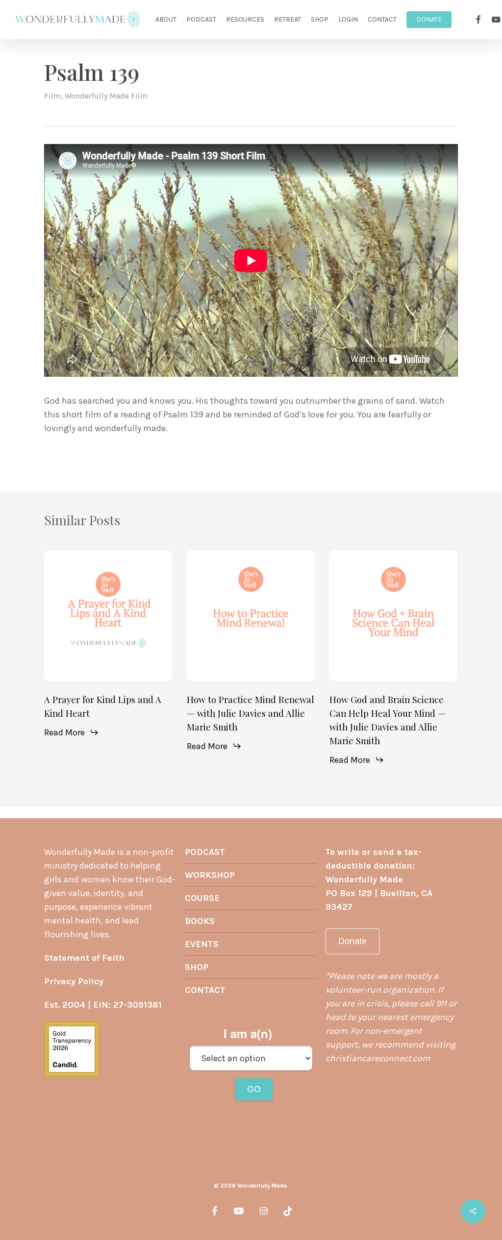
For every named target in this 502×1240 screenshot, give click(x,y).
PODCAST (205, 852)
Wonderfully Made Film (106, 95)
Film (52, 95)
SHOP (196, 967)
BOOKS (200, 921)
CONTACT (205, 990)
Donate (352, 941)
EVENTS (202, 944)
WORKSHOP (210, 875)
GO (254, 1089)
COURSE (202, 898)
